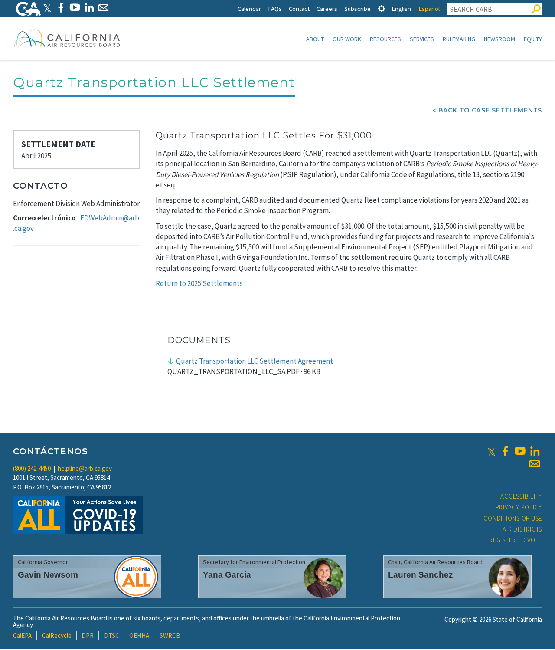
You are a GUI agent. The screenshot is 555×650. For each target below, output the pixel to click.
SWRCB (170, 635)
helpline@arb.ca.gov (85, 468)
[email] (534, 463)
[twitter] (491, 451)
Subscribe (357, 8)
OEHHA (139, 635)
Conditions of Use (512, 518)
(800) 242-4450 (32, 468)
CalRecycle (57, 635)
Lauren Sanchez (420, 574)
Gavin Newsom (48, 574)
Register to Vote (515, 540)
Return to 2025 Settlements (199, 283)
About (315, 39)
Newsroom (499, 39)
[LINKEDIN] (89, 7)
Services (422, 39)
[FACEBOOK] (60, 7)
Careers (327, 8)
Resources (385, 39)
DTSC (111, 635)
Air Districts (522, 529)
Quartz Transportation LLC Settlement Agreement (254, 361)
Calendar (249, 8)
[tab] (381, 8)
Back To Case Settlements (490, 110)
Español (429, 8)
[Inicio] (67, 38)
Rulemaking (459, 39)
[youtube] (520, 451)
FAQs (275, 8)
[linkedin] (534, 451)
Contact (299, 8)
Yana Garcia (227, 574)
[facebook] (505, 451)
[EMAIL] (103, 7)
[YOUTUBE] (74, 7)
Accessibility (521, 496)
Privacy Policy (519, 507)
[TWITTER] (47, 7)
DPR (88, 635)
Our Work (347, 39)
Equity (533, 39)
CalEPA (22, 635)
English (401, 8)
